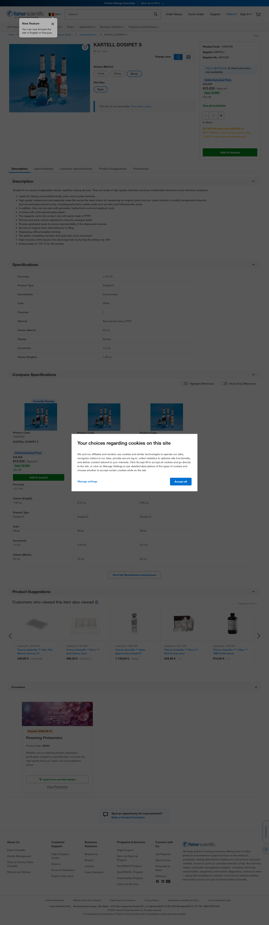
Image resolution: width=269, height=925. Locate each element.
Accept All (181, 481)
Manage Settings (87, 481)
